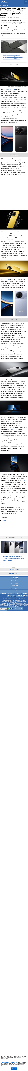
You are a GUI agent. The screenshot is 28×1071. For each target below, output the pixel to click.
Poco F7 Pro (13, 429)
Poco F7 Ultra (11, 89)
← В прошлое (14, 569)
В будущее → (14, 573)
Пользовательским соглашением (9, 1062)
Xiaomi (4, 520)
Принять (14, 1068)
